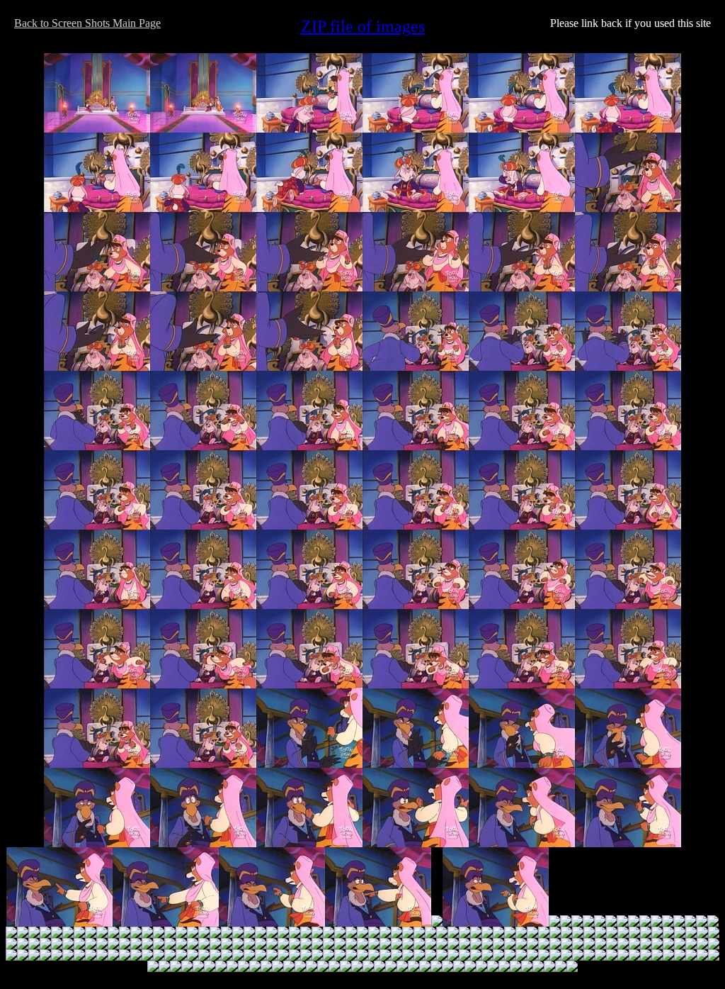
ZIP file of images (363, 26)
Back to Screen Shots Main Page (87, 23)
